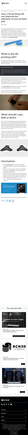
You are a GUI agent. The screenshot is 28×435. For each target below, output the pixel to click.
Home (2, 10)
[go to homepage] (5, 3)
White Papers (21, 336)
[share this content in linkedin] (9, 200)
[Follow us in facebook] (9, 404)
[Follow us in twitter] (6, 404)
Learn (5, 10)
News (23, 364)
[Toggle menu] (25, 3)
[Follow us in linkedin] (2, 404)
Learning (9, 10)
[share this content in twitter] (6, 200)
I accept (14, 433)
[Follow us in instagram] (4, 404)
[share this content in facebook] (13, 200)
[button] (14, 410)
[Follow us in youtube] (11, 404)
